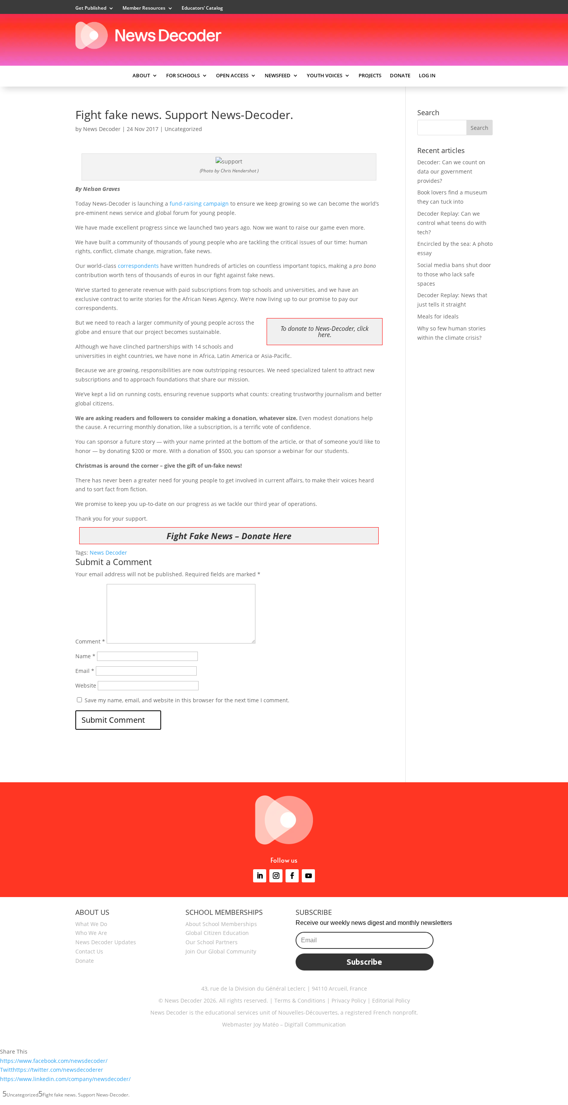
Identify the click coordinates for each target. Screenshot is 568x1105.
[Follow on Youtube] (308, 875)
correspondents (138, 265)
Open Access (232, 76)
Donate (400, 76)
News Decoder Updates (105, 942)
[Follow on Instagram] (275, 875)
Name (85, 656)
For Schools (183, 76)
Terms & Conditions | (302, 1000)
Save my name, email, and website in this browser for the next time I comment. (187, 700)
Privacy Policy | (350, 1000)
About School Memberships (221, 924)
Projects (370, 76)
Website (85, 685)
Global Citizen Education (217, 932)
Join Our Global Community (220, 951)
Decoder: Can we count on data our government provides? (451, 171)
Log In (427, 76)
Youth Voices (324, 76)
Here (282, 535)
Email (84, 670)
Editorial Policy (390, 1000)
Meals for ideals (438, 316)
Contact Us (89, 951)
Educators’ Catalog (202, 8)
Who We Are (91, 932)
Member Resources (143, 8)
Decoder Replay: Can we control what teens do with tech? (451, 223)
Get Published (90, 8)
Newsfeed (278, 76)
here (324, 334)
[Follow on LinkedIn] (259, 875)
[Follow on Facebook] (292, 875)
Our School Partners (211, 942)
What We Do (91, 924)
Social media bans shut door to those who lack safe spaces (454, 274)
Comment (90, 641)
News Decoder (102, 129)
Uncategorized (183, 129)
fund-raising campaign (199, 203)
